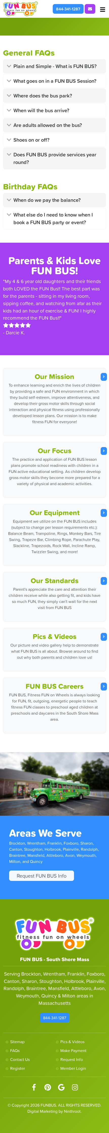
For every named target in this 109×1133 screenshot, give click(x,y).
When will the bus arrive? (41, 110)
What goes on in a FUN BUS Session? (54, 81)
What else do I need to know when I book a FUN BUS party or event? (53, 218)
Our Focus (54, 450)
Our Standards (55, 580)
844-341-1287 (68, 9)
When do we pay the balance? (47, 200)
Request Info (71, 1059)
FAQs (15, 1050)
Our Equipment (55, 512)
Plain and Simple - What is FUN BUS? (55, 66)
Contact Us (20, 1059)
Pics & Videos (55, 636)
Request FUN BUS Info (41, 876)
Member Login (73, 1068)
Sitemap (17, 1042)
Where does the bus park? (42, 96)
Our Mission (54, 376)
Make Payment (73, 1050)
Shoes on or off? (31, 140)
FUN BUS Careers (55, 686)
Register (17, 1068)
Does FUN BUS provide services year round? (54, 158)
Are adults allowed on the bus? (47, 125)
